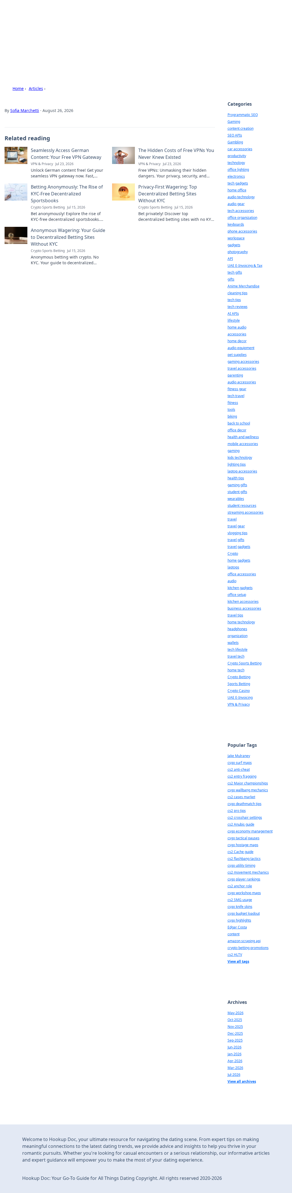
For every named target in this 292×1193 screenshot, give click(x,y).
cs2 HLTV (235, 954)
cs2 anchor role (240, 886)
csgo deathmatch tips (244, 803)
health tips (236, 478)
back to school (239, 423)
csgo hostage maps (243, 844)
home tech (236, 670)
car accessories (240, 149)
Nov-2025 (235, 1026)
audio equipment (241, 347)
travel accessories (242, 368)
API (230, 258)
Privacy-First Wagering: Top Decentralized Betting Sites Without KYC (167, 194)
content (234, 934)
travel (232, 519)
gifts (231, 279)
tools (231, 409)
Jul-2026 (234, 1074)
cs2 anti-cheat (239, 769)
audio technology (241, 197)
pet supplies (237, 354)
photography (238, 251)
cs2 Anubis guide (241, 824)
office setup (237, 594)
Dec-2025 (235, 1033)
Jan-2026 (235, 1054)
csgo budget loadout (244, 913)
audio (232, 581)
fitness (233, 402)
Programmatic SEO (243, 114)
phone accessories (242, 231)
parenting (235, 375)
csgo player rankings (244, 879)
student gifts (237, 491)
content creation (241, 128)
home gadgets (239, 560)
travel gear (236, 526)
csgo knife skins (240, 906)
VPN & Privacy (239, 704)
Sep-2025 (235, 1040)
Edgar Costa (237, 927)
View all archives (242, 1081)
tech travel (236, 395)
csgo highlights (239, 920)
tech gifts (235, 272)
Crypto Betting (239, 676)
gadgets (234, 245)
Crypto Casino (239, 690)
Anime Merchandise (243, 286)
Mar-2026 (235, 1067)
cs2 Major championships (248, 783)
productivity (237, 155)
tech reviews (238, 306)
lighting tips (237, 464)
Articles (36, 88)
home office (237, 190)
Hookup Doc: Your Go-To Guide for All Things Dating (125, 27)
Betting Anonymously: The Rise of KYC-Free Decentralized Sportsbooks (67, 194)
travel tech (236, 656)
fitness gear (237, 389)
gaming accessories (243, 361)
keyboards (236, 224)
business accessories (244, 608)
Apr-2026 (235, 1060)
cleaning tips (238, 293)
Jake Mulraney (239, 755)
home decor (237, 341)
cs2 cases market (241, 796)
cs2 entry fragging (242, 776)
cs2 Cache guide (241, 851)
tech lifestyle (238, 649)
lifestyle (234, 320)
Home (18, 88)
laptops (233, 567)
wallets (233, 642)
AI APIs (233, 313)
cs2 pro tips (237, 810)
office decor (237, 430)
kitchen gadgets (240, 587)
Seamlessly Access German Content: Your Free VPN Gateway (66, 153)
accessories (237, 334)
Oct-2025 (235, 1019)
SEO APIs (235, 135)
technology (236, 162)
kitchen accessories (243, 601)
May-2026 (236, 1012)
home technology (241, 622)
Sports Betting (239, 683)
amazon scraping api (244, 940)
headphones (237, 628)
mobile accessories (243, 443)
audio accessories (242, 382)
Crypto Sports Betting (244, 663)
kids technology (240, 457)
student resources (242, 505)
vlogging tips (238, 533)
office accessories (242, 574)
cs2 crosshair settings (245, 817)
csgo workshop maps (244, 892)
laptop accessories (242, 471)
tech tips (234, 299)
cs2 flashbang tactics (244, 858)
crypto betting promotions (248, 947)
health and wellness (243, 437)
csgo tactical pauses (243, 838)
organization (238, 635)
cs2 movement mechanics (248, 872)
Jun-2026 (235, 1047)
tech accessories (241, 210)
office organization (242, 217)
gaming (234, 450)
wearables (236, 498)
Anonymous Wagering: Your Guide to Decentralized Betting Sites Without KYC (68, 237)
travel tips (235, 615)
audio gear (236, 203)
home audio (237, 327)
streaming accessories (245, 512)
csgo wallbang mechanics (248, 790)
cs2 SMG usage (240, 899)
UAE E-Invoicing (240, 697)
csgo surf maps (240, 762)
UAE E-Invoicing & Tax (245, 265)
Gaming (234, 121)
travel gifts (236, 539)
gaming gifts (237, 485)
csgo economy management (250, 831)
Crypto (233, 553)
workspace (236, 238)
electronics (236, 176)
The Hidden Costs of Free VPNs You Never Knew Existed (176, 153)
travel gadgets (239, 546)
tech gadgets (238, 183)
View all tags (238, 961)
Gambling (235, 142)
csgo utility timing (241, 865)
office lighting (238, 169)
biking (232, 416)
